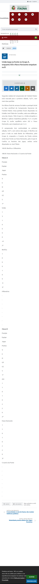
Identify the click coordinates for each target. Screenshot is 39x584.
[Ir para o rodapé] (16, 23)
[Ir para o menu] (35, 19)
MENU (5, 37)
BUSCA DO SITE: (6, 26)
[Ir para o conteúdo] (31, 19)
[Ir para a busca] (11, 23)
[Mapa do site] (19, 19)
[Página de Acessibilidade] (26, 19)
